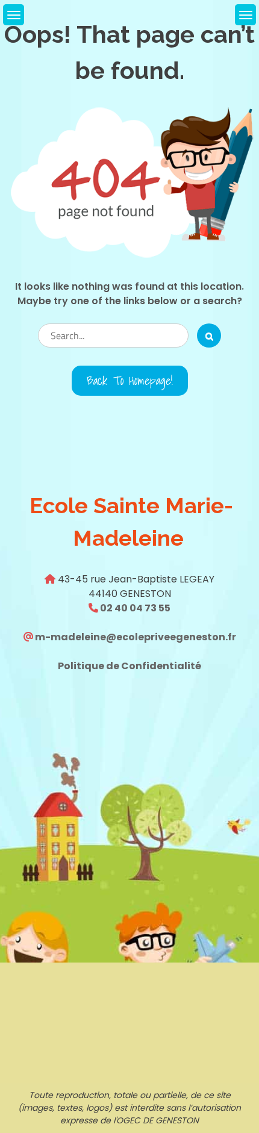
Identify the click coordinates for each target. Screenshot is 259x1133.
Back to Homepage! (130, 380)
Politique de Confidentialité (129, 666)
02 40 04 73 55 (134, 608)
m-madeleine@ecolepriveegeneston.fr (134, 637)
